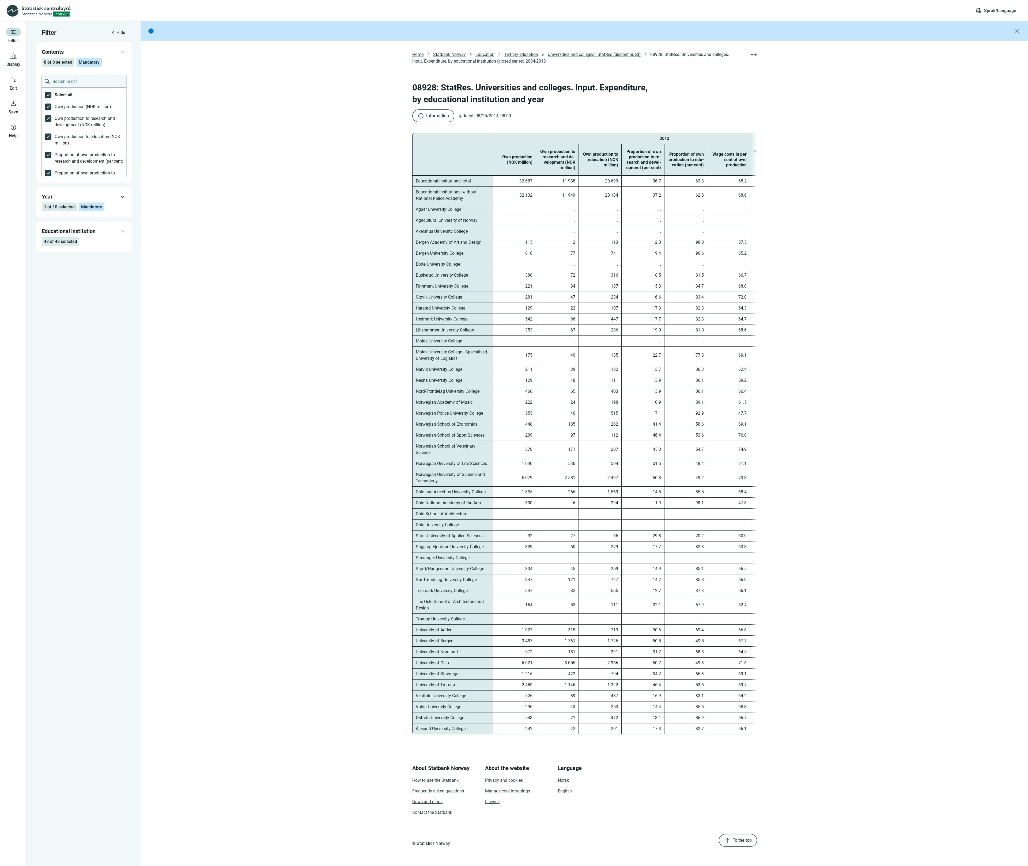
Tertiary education (521, 54)
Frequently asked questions (438, 790)
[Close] (1017, 31)
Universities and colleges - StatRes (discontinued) (594, 54)
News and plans (427, 801)
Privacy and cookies (504, 780)
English (565, 790)
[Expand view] (753, 54)
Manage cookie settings (507, 790)
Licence (492, 801)
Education (484, 54)
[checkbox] (84, 95)
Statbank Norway (449, 54)
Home (418, 54)
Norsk (563, 780)
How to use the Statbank (435, 780)
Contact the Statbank (432, 812)
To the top (742, 840)
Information (437, 115)
